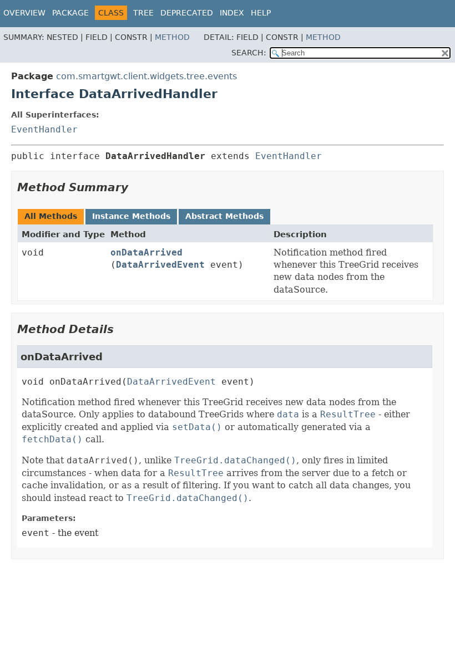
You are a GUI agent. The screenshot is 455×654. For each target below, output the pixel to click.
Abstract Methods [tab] (224, 216)
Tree (143, 12)
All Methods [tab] (50, 216)
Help (261, 12)
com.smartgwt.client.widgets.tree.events (146, 76)
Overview (24, 12)
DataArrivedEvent (160, 264)
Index (232, 12)
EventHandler (44, 129)
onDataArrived (146, 252)
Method (172, 37)
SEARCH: (248, 52)
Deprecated (186, 12)
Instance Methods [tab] (131, 216)
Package (70, 12)
